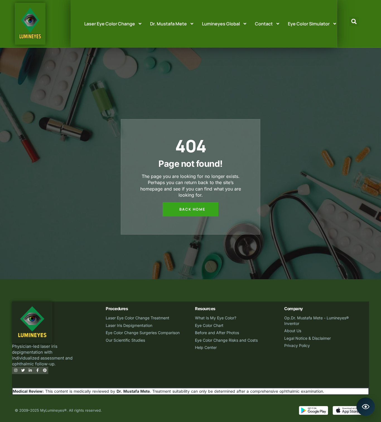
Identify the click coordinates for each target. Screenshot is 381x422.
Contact (264, 24)
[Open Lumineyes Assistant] (365, 406)
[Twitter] (22, 370)
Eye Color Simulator (309, 24)
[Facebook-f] (37, 370)
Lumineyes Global (221, 24)
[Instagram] (15, 370)
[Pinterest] (44, 370)
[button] (354, 21)
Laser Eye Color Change (109, 24)
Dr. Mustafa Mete (168, 24)
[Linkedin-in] (30, 370)
